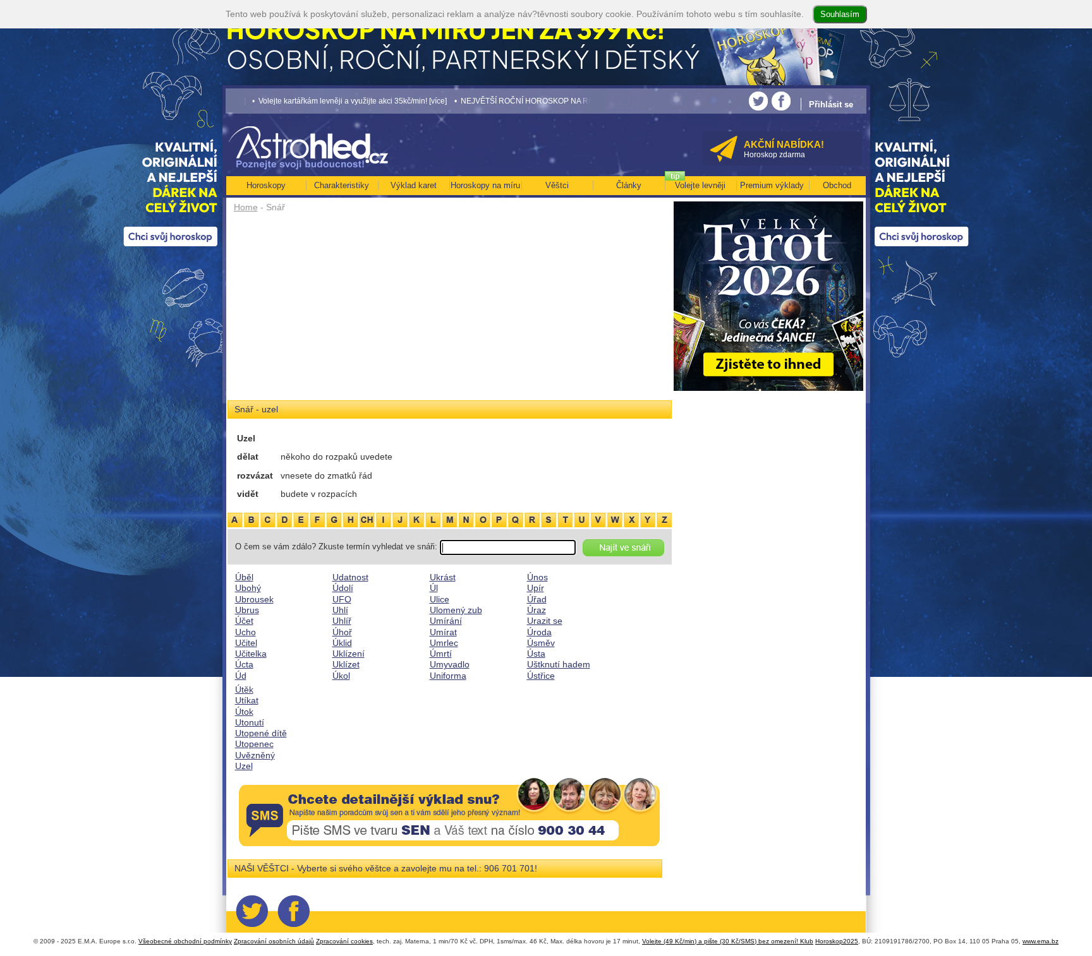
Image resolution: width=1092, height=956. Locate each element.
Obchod (837, 185)
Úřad (537, 599)
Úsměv (541, 643)
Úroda (539, 632)
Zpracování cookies (344, 941)
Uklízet (346, 664)
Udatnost (350, 577)
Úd (240, 676)
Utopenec (254, 744)
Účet (244, 621)
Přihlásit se (831, 104)
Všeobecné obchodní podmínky (185, 941)
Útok (244, 712)
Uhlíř (341, 621)
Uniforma (448, 676)
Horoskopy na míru (485, 185)
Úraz (536, 610)
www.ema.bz (1040, 941)
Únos (537, 577)
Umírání (446, 621)
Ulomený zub (456, 610)
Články (628, 185)
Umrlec (444, 643)
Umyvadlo (450, 664)
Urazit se (544, 621)
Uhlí (340, 610)
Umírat (443, 632)
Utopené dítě (261, 733)
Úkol (341, 676)
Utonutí (249, 722)
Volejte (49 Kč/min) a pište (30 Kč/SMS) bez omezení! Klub (727, 941)
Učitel (246, 643)
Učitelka (251, 653)
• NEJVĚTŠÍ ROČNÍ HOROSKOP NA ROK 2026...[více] (501, 101)
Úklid (342, 643)
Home (246, 207)
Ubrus (247, 610)
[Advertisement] (450, 310)
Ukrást (443, 577)
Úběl (244, 577)
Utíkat (246, 700)
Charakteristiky (341, 185)
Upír (535, 588)
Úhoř (342, 632)
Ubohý (248, 588)
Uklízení (348, 653)
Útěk (244, 689)
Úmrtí (441, 653)
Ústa (536, 653)
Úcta (244, 664)
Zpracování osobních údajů (274, 941)
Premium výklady (772, 185)
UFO (341, 599)
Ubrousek (254, 599)
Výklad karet (414, 185)
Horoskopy (266, 185)
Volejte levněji (700, 185)
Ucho (245, 632)
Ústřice (541, 676)
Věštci (557, 185)
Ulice (439, 599)
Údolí (342, 588)
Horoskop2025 (836, 941)
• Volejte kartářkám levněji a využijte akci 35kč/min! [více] (302, 101)
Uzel (244, 766)
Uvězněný (255, 755)
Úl (434, 588)
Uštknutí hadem (558, 664)
